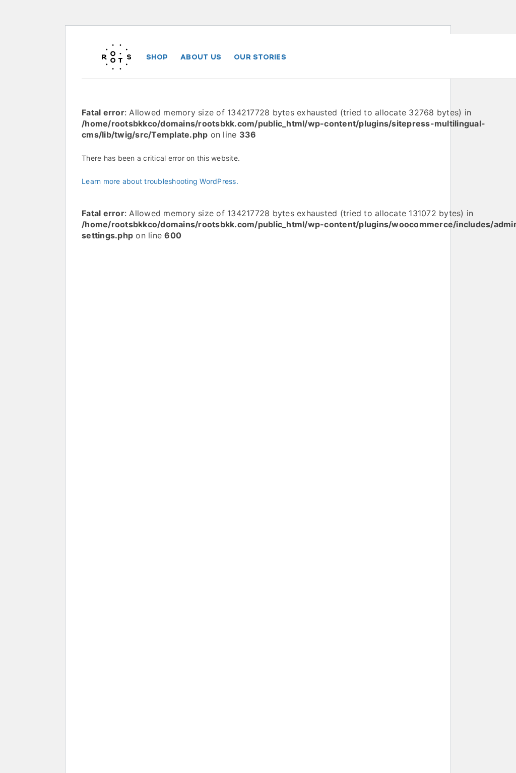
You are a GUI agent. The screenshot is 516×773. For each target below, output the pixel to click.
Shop (157, 56)
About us (200, 56)
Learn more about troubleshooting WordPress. (160, 181)
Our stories (260, 56)
